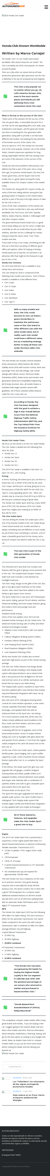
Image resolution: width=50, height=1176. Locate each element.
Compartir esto (14, 1067)
